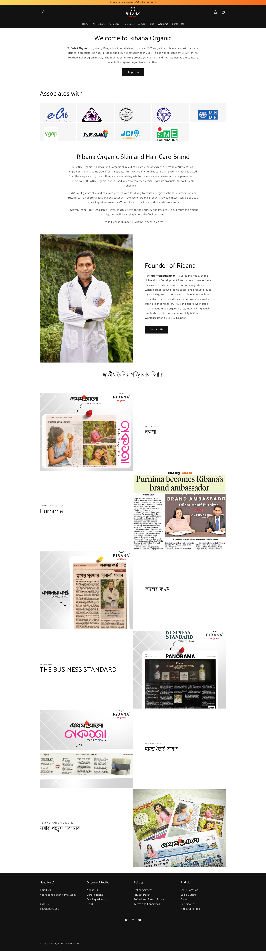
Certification (188, 904)
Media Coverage (190, 909)
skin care (188, 48)
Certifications (95, 895)
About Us (92, 890)
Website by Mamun (70, 943)
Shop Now (133, 72)
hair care (73, 53)
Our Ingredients (96, 899)
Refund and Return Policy (149, 899)
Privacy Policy (142, 895)
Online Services (143, 890)
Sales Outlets (189, 895)
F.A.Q (90, 904)
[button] (43, 12)
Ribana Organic (54, 943)
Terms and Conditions (147, 904)
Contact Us (156, 329)
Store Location (189, 890)
